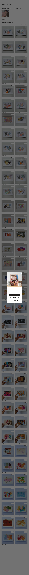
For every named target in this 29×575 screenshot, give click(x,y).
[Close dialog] (21, 273)
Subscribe (14, 294)
